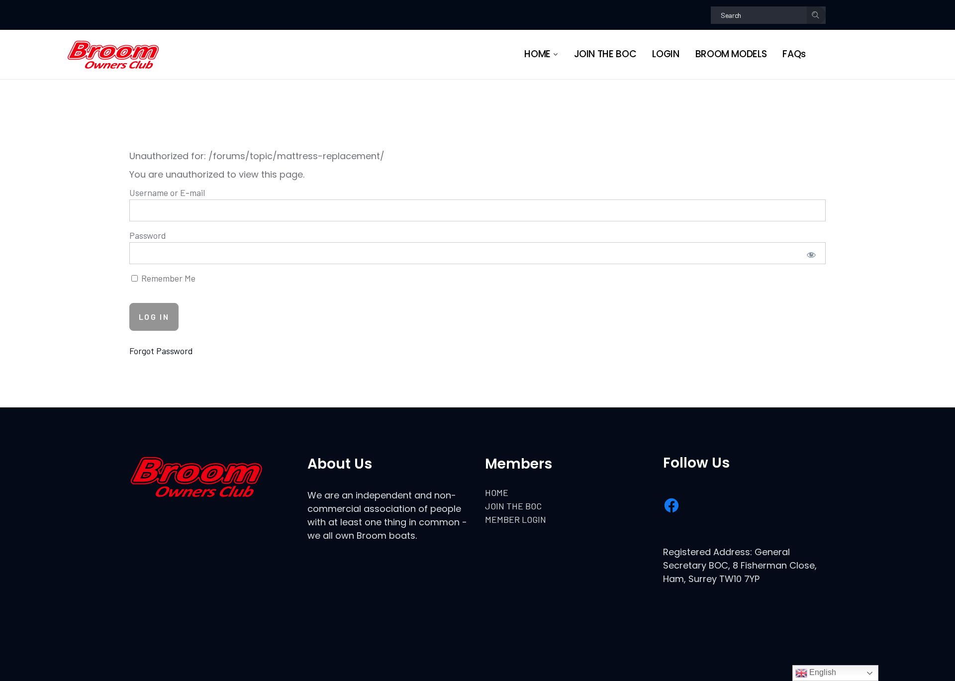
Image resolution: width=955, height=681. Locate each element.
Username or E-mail (167, 192)
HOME (496, 492)
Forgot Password (161, 350)
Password (147, 235)
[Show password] (811, 254)
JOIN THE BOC (513, 505)
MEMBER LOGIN (515, 519)
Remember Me (167, 278)
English (821, 672)
